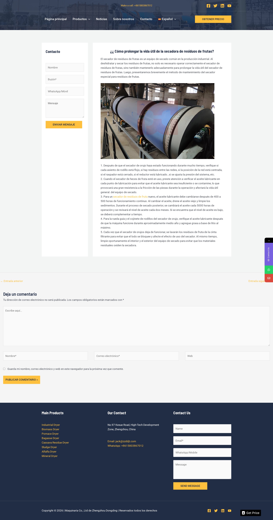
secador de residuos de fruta (130, 196)
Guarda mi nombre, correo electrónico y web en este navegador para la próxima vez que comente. (65, 368)
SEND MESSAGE (190, 485)
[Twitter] (215, 6)
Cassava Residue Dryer (55, 442)
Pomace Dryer (50, 433)
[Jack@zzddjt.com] (269, 278)
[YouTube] (229, 6)
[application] (88, 19)
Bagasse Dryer (50, 438)
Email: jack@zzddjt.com (122, 441)
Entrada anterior (11, 281)
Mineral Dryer (50, 456)
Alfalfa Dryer (49, 451)
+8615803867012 (143, 5)
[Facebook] (208, 6)
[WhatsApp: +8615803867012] (269, 270)
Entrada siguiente (261, 281)
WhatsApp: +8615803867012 (125, 445)
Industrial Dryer (51, 424)
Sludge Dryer (49, 447)
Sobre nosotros (123, 19)
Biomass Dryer (50, 429)
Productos (80, 19)
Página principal (56, 19)
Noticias (101, 19)
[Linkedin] (222, 6)
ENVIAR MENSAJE (64, 124)
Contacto (146, 19)
